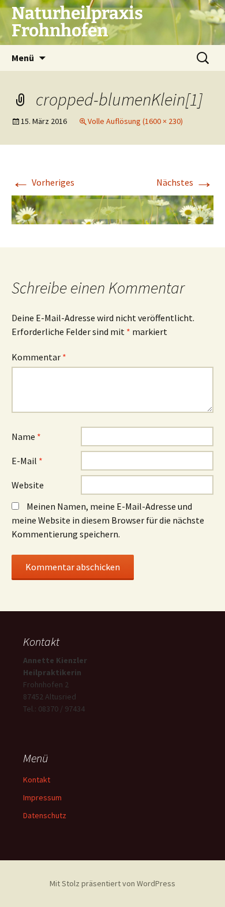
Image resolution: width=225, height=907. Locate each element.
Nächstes (184, 182)
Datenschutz (44, 815)
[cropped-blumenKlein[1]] (112, 208)
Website (28, 485)
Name (26, 436)
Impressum (42, 797)
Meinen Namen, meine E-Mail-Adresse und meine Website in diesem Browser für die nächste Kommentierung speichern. (108, 520)
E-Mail (27, 460)
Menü (23, 57)
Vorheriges (43, 182)
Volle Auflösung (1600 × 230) (135, 121)
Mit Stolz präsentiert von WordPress (112, 883)
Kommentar (39, 357)
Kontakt (36, 779)
